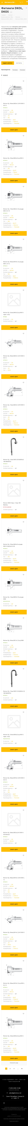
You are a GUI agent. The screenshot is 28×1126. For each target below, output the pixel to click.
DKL (9, 117)
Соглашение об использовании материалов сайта (13, 1108)
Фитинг (12, 112)
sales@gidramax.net (15, 1093)
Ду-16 (14, 421)
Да (12, 110)
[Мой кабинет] (24, 2)
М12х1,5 (16, 654)
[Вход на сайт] (19, 1081)
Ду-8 (14, 894)
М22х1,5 (16, 225)
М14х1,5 (16, 948)
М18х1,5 (16, 278)
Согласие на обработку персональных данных (14, 1109)
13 (21, 1068)
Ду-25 (14, 170)
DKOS (9, 370)
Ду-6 (14, 119)
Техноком (16, 123)
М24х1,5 (16, 423)
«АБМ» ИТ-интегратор (14, 1116)
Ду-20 (14, 1048)
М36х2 (15, 1050)
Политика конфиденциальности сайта (14, 1107)
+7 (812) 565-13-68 (14, 1088)
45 (8, 368)
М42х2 (15, 172)
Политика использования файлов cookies (14, 1118)
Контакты (19, 63)
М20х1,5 (16, 121)
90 (8, 116)
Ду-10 (14, 223)
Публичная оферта (14, 1121)
